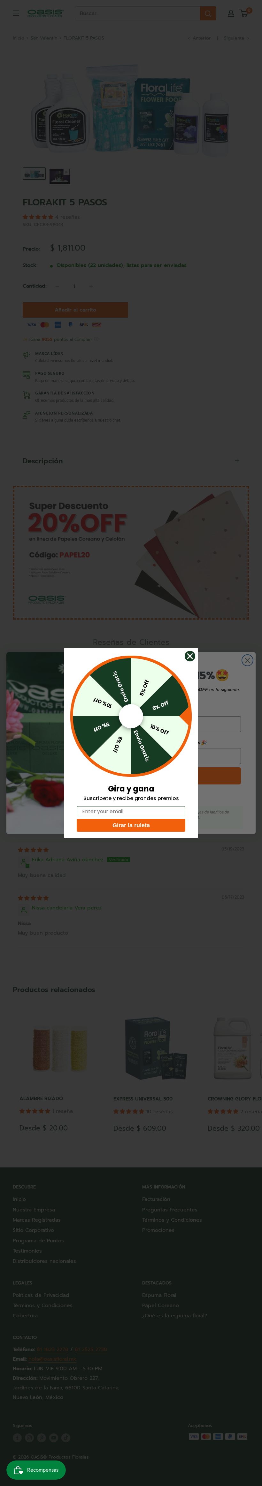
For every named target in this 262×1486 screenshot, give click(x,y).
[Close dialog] (190, 656)
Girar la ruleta (131, 825)
